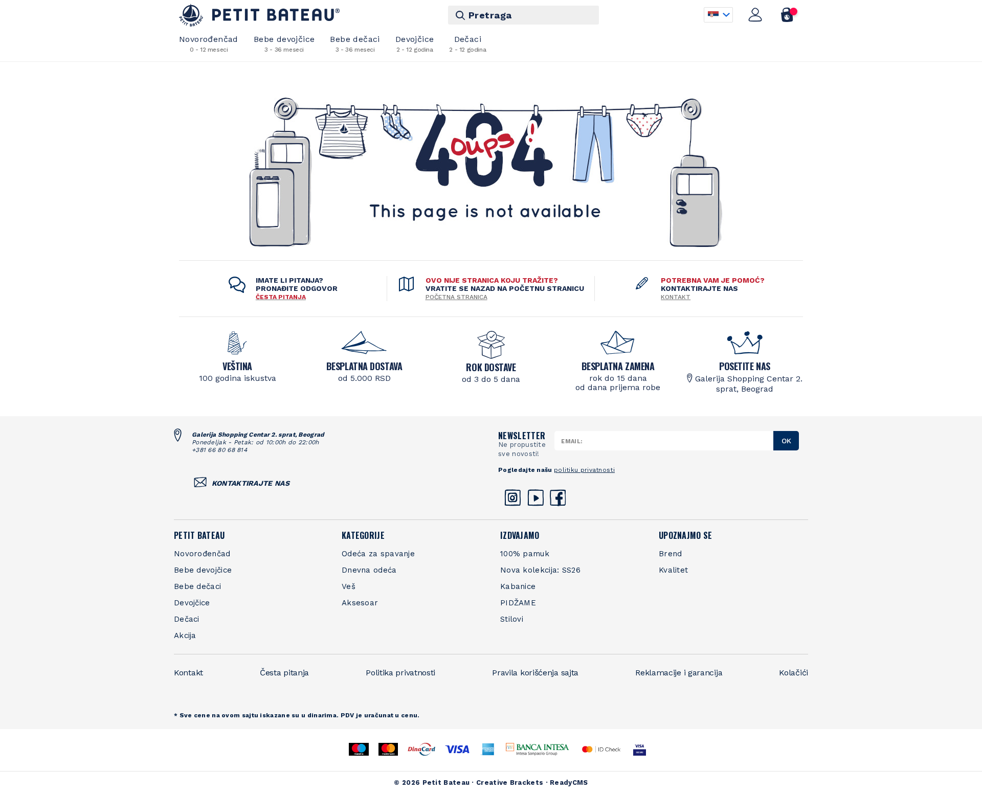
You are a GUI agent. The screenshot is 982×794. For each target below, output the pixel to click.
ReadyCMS (569, 782)
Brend (670, 553)
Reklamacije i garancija (678, 672)
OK (786, 441)
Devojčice (414, 43)
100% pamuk (524, 553)
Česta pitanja (284, 672)
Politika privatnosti (400, 672)
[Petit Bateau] (259, 15)
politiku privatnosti (584, 469)
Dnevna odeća (369, 570)
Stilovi (511, 619)
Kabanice (517, 586)
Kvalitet (673, 570)
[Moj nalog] (755, 15)
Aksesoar (360, 602)
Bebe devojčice (284, 43)
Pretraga (490, 15)
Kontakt (675, 297)
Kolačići (793, 672)
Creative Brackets (509, 782)
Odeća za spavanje (378, 553)
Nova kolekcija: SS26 (540, 570)
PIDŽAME (518, 602)
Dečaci (467, 43)
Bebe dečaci (355, 43)
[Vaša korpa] (787, 15)
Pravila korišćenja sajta (535, 672)
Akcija (185, 635)
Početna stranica (456, 297)
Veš (348, 586)
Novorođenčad (208, 43)
